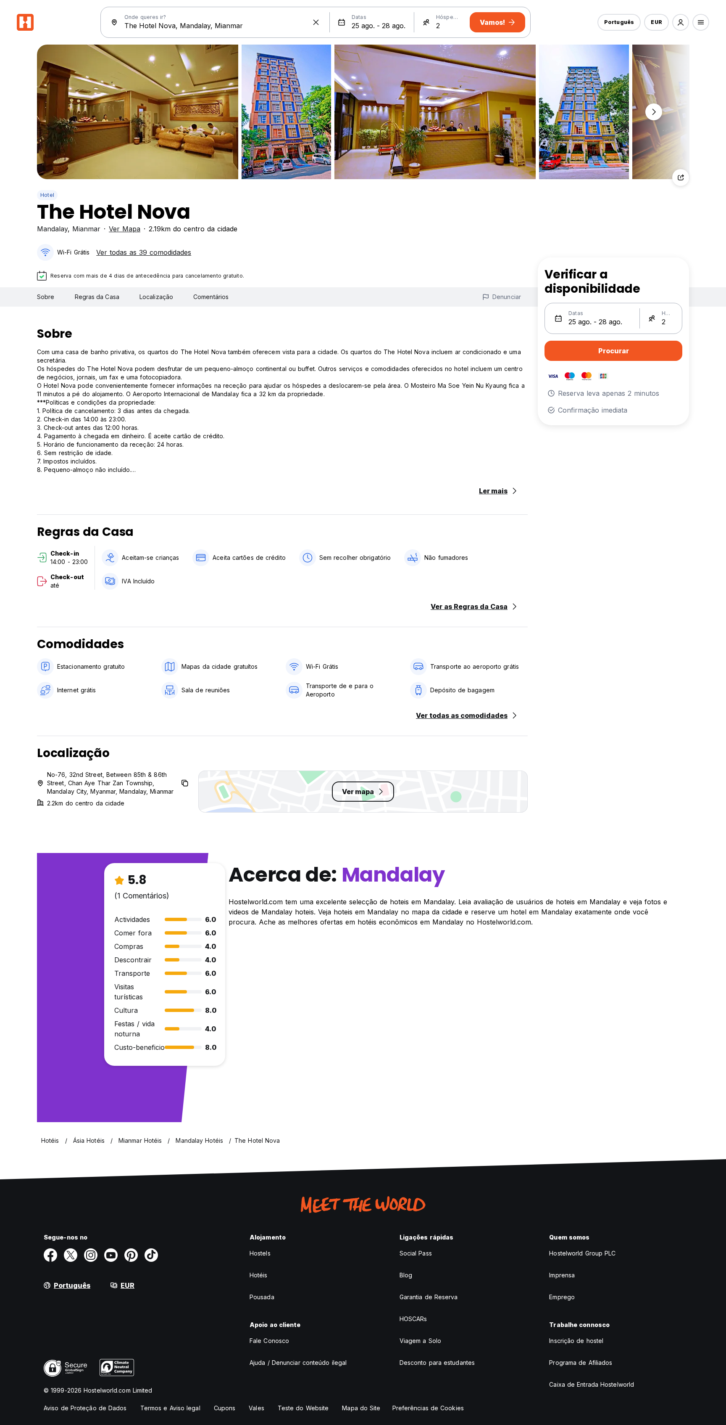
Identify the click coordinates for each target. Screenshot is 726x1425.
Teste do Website (303, 1408)
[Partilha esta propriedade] (680, 177)
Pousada (262, 1297)
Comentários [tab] (211, 296)
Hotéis (259, 1275)
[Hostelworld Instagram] (90, 1255)
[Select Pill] (680, 22)
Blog (406, 1275)
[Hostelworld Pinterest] (131, 1255)
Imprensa (562, 1275)
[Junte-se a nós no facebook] (50, 1255)
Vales (256, 1408)
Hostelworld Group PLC (582, 1253)
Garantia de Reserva (429, 1297)
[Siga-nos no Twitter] (70, 1255)
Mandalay (52, 229)
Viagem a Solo (420, 1340)
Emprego (562, 1297)
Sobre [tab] (46, 296)
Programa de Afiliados (580, 1362)
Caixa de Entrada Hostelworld (591, 1384)
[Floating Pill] (653, 111)
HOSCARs (413, 1318)
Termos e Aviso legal (170, 1408)
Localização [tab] (156, 296)
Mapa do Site (361, 1408)
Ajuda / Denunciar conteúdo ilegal (298, 1362)
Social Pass (416, 1253)
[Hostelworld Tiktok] (151, 1255)
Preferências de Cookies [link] (428, 1408)
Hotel (47, 195)
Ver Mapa (124, 229)
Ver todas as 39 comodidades (143, 252)
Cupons (225, 1408)
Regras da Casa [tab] (97, 296)
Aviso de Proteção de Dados (85, 1408)
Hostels (260, 1253)
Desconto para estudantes (437, 1362)
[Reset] (316, 22)
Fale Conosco (269, 1340)
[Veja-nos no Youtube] (111, 1255)
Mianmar (86, 229)
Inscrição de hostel (576, 1340)
